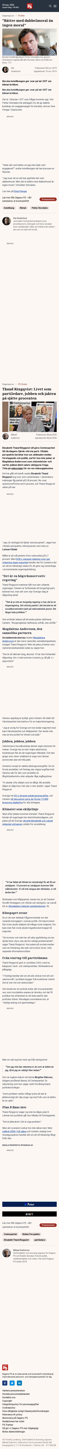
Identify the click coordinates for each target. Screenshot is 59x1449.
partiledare (40, 1240)
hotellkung (9, 208)
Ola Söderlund (20, 218)
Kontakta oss (8, 1397)
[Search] (50, 6)
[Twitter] (12, 1383)
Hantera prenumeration (13, 1390)
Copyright (7, 1401)
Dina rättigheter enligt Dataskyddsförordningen (25, 1411)
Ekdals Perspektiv (31, 1234)
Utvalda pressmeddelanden (16, 1394)
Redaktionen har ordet (13, 1421)
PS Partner (7, 1424)
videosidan (17, 468)
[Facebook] (4, 1383)
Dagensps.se (8, 16)
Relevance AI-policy (12, 1414)
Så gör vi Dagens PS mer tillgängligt (20, 1428)
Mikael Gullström (21, 1250)
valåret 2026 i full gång (14, 1131)
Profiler (21, 16)
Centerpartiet (10, 1234)
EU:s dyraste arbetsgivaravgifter (31, 795)
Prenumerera (48, 199)
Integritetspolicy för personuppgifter (20, 1404)
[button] (29, 1204)
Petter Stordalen (40, 208)
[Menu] (55, 6)
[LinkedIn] (19, 1383)
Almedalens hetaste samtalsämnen (26, 906)
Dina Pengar (20, 191)
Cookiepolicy (8, 1407)
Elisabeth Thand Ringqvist (16, 1240)
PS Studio (22, 384)
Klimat (23, 208)
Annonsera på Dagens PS (15, 1418)
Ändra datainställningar (13, 1431)
